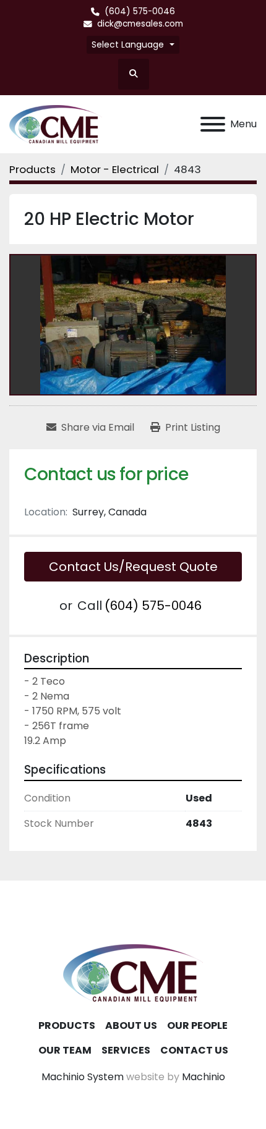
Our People (197, 1025)
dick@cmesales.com (140, 24)
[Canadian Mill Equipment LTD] (133, 972)
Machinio (203, 1077)
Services (125, 1050)
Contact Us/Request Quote (133, 566)
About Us (131, 1025)
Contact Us (194, 1050)
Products (66, 1025)
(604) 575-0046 (140, 11)
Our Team (65, 1050)
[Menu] (212, 124)
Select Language (128, 44)
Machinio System (82, 1077)
